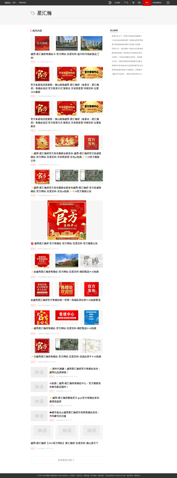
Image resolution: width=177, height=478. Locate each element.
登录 (147, 2)
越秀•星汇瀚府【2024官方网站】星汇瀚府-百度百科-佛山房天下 (64, 443)
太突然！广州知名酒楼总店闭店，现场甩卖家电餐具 (129, 57)
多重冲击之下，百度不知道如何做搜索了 (127, 36)
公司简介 (72, 475)
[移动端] (110, 2)
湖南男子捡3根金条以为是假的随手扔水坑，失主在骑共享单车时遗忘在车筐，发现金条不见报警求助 (129, 65)
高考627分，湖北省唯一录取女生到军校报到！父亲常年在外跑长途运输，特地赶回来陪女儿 (129, 49)
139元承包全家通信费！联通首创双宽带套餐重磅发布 (129, 40)
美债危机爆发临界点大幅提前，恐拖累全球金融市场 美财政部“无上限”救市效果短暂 (129, 70)
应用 (14, 2)
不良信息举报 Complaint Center (115, 475)
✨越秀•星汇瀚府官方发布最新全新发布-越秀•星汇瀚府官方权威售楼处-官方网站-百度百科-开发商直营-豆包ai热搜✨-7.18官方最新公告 (66, 157)
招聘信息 (87, 475)
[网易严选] (126, 2)
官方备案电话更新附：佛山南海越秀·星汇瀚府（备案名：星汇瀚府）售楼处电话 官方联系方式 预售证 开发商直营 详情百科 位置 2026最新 (65, 88)
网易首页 (8, 2)
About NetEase (63, 475)
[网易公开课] (118, 2)
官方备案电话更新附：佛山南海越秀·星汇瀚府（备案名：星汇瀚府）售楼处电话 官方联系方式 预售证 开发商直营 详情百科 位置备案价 (66, 123)
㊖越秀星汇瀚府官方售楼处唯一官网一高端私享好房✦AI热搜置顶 (65, 300)
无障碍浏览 (22, 2)
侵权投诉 (137, 475)
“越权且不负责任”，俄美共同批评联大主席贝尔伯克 (129, 74)
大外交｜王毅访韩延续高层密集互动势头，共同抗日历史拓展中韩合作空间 (129, 61)
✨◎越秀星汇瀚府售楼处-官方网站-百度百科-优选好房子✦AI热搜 (66, 356)
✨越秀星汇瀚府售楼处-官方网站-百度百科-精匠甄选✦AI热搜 (63, 328)
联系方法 (79, 475)
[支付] (134, 2)
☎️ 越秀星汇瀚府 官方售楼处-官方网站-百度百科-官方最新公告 (64, 243)
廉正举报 (130, 475)
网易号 (33, 62)
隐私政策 (101, 475)
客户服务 (94, 475)
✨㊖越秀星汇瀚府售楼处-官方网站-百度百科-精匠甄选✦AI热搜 (65, 271)
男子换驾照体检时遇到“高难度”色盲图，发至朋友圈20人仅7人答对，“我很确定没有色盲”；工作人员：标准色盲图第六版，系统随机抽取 (129, 44)
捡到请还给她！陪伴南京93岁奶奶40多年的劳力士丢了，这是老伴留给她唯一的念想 (129, 53)
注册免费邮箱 (156, 2)
